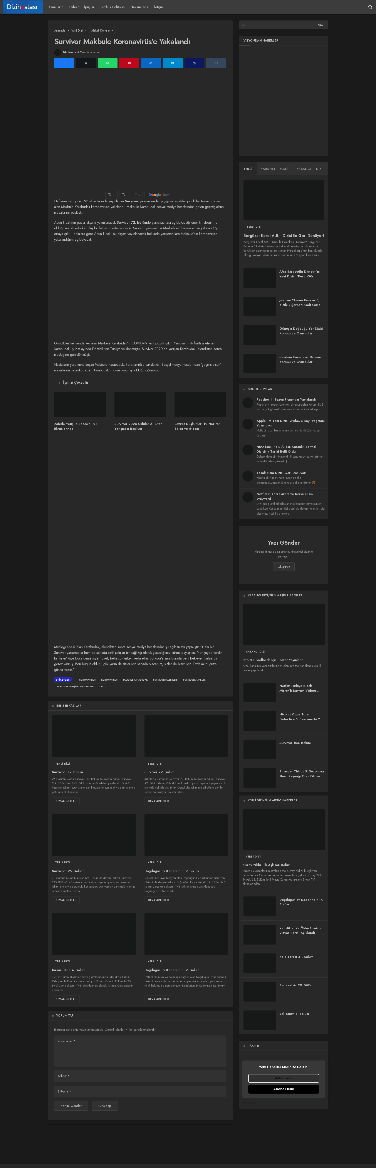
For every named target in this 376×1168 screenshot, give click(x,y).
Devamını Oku (65, 801)
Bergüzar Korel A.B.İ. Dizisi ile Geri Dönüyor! (283, 236)
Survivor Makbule (194, 679)
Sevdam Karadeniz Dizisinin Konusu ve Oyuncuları (300, 359)
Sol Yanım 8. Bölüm (294, 1013)
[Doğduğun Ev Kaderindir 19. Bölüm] (186, 835)
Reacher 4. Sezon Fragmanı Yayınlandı (286, 399)
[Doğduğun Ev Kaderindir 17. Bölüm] (259, 906)
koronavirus (109, 679)
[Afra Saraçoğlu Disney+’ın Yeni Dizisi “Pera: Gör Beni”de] (259, 278)
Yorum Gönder (71, 1105)
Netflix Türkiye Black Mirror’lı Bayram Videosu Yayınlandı (298, 691)
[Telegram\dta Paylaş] (173, 63)
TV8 (101, 686)
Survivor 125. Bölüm (67, 871)
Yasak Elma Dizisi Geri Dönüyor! (281, 472)
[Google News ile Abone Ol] (159, 194)
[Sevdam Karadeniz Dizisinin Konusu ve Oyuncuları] (259, 363)
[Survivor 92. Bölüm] (186, 736)
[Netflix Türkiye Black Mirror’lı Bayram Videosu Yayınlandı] (259, 692)
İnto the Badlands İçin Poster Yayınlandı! (274, 660)
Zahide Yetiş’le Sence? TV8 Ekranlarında (75, 426)
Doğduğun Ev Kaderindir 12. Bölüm (171, 970)
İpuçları (89, 7)
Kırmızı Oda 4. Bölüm (68, 970)
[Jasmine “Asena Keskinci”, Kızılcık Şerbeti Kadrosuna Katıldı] (259, 306)
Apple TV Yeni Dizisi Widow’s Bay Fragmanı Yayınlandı (291, 423)
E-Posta (64, 1091)
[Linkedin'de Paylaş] (151, 63)
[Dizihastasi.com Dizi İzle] (23, 6)
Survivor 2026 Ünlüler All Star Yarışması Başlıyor (138, 426)
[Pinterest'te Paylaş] (129, 63)
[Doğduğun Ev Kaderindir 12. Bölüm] (186, 934)
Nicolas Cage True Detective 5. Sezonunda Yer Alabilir (301, 719)
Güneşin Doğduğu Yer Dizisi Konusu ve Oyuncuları (301, 331)
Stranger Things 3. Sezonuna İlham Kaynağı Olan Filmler (301, 774)
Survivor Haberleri (165, 679)
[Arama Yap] (370, 7)
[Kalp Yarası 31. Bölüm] (259, 963)
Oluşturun (284, 566)
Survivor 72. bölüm (132, 222)
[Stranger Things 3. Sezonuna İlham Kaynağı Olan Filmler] (259, 778)
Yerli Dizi (62, 764)
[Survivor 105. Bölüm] (259, 749)
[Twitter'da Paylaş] (86, 63)
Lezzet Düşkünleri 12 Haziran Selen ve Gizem (197, 426)
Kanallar (54, 7)
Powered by (250, 1102)
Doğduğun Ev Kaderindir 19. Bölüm (171, 871)
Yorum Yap (65, 1015)
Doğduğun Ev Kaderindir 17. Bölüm (301, 902)
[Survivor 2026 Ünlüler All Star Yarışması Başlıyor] (140, 404)
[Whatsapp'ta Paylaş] (108, 63)
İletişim (158, 7)
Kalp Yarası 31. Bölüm (296, 956)
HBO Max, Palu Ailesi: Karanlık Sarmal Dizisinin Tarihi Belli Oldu (286, 449)
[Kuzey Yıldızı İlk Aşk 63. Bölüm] (284, 829)
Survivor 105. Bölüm (295, 743)
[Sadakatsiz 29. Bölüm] (259, 992)
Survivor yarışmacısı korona (75, 686)
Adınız (64, 1076)
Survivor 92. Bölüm (159, 772)
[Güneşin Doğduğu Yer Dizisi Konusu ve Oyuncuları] (259, 335)
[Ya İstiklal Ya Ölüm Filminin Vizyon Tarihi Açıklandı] (259, 935)
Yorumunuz (67, 1041)
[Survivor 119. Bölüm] (94, 736)
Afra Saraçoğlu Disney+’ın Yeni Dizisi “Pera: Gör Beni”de (299, 276)
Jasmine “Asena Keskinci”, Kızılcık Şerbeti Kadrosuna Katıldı (300, 305)
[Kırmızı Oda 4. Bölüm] (94, 934)
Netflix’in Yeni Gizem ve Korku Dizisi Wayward (285, 496)
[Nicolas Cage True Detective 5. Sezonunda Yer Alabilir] (259, 721)
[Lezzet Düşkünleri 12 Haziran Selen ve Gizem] (200, 404)
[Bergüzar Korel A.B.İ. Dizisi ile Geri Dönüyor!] (283, 200)
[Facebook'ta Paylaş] (64, 63)
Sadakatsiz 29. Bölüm (296, 985)
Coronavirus (87, 679)
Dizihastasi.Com (74, 52)
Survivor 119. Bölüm (67, 772)
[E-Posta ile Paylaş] (216, 63)
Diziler (72, 7)
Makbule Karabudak (135, 679)
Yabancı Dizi (255, 652)
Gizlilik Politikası (113, 7)
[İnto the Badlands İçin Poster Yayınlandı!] (284, 624)
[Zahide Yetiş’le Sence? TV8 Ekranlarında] (80, 404)
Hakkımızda (139, 7)
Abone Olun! (283, 1089)
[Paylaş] (195, 63)
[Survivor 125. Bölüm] (94, 835)
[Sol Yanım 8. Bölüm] (259, 1020)
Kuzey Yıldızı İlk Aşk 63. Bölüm (266, 865)
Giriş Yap (104, 1105)
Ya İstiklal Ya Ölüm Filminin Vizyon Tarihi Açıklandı (300, 930)
